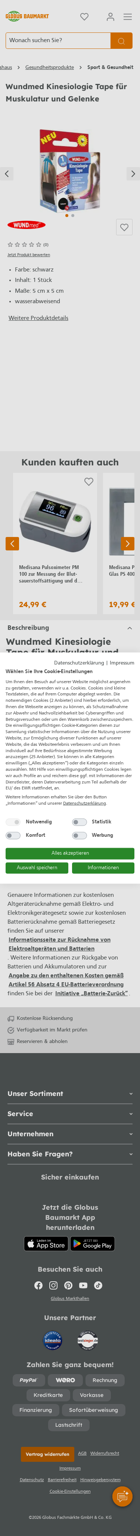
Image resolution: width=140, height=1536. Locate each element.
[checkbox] (13, 822)
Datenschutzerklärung (79, 662)
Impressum (122, 662)
